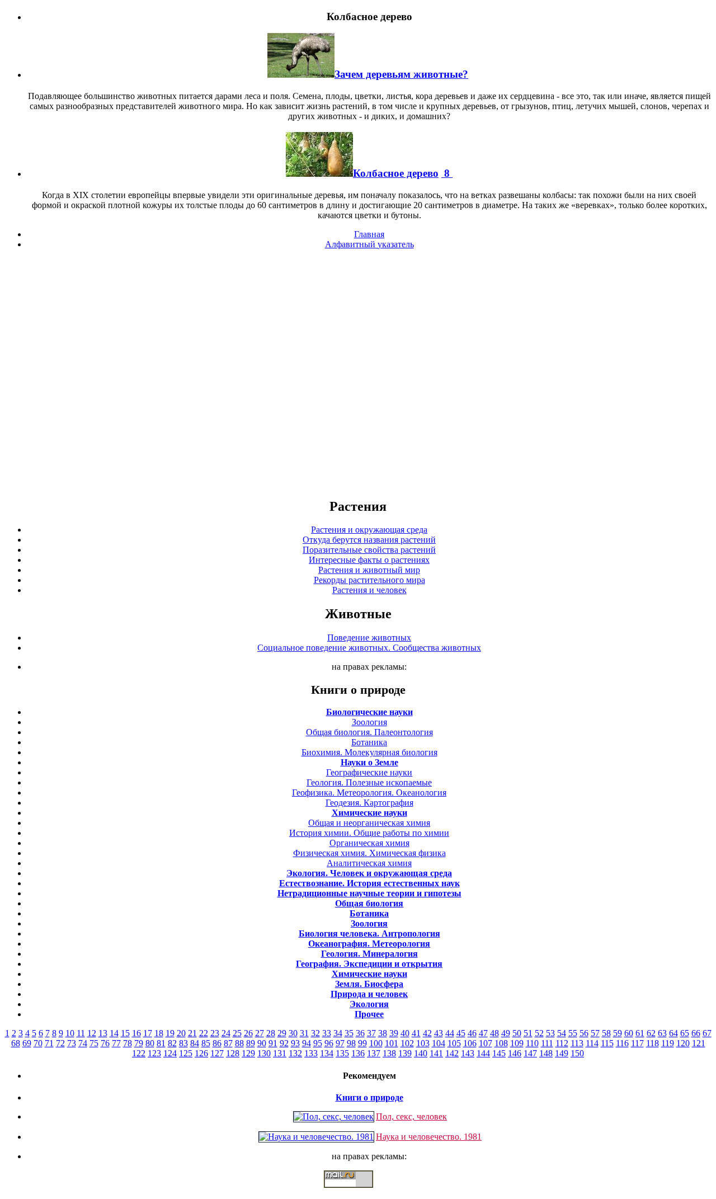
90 (261, 1043)
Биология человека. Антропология (369, 933)
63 (662, 1033)
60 (628, 1033)
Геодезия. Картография (369, 802)
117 (637, 1043)
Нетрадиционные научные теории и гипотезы (369, 893)
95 (317, 1043)
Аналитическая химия (369, 863)
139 (405, 1053)
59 (617, 1033)
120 (683, 1043)
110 (532, 1043)
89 (250, 1043)
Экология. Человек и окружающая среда (369, 873)
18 (158, 1033)
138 (389, 1053)
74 (82, 1043)
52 (539, 1033)
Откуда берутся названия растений (369, 539)
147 (530, 1053)
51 (528, 1033)
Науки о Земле (369, 762)
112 (561, 1043)
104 (438, 1043)
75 (94, 1043)
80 (149, 1043)
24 (226, 1033)
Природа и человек (369, 994)
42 (427, 1033)
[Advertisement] (358, 373)
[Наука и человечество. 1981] (316, 1136)
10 (69, 1033)
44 (449, 1033)
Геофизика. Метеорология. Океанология (369, 792)
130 (264, 1053)
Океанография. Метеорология (369, 943)
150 (577, 1053)
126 (201, 1053)
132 (295, 1053)
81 (161, 1043)
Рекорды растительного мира (369, 580)
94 (306, 1043)
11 (81, 1033)
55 (572, 1033)
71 (49, 1043)
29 (281, 1033)
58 (606, 1033)
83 (183, 1043)
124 (170, 1053)
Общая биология (369, 903)
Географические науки (369, 772)
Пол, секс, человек (411, 1116)
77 (116, 1043)
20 (181, 1033)
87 (228, 1043)
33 (326, 1033)
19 (170, 1033)
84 (194, 1043)
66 (695, 1033)
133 (311, 1053)
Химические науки (369, 812)
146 (514, 1053)
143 (467, 1053)
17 (147, 1033)
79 (138, 1043)
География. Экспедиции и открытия (369, 963)
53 (550, 1033)
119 (667, 1043)
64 (673, 1033)
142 (452, 1053)
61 (639, 1033)
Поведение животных (369, 637)
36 (360, 1033)
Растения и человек (369, 590)
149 (561, 1053)
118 (652, 1043)
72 (60, 1043)
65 (684, 1033)
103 (423, 1043)
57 (595, 1033)
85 (205, 1043)
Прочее (369, 1014)
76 (105, 1043)
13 (102, 1033)
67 (707, 1033)
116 (622, 1043)
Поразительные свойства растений (369, 549)
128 (232, 1053)
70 (38, 1043)
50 (516, 1033)
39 (393, 1033)
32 (315, 1033)
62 (651, 1033)
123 (154, 1053)
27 (259, 1033)
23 (214, 1033)
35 (349, 1033)
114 (592, 1043)
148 (546, 1053)
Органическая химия (369, 843)
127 (217, 1053)
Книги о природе (369, 1097)
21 (192, 1033)
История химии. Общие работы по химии (369, 833)
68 (15, 1043)
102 (407, 1043)
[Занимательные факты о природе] (275, 44)
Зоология (369, 722)
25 (237, 1033)
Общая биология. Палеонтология (369, 732)
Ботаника (369, 742)
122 (138, 1053)
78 (127, 1043)
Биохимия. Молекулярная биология (369, 752)
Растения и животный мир (369, 570)
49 (505, 1033)
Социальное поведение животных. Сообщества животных (369, 647)
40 (405, 1033)
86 (217, 1043)
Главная (369, 234)
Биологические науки (369, 712)
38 (382, 1033)
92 (284, 1043)
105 (454, 1043)
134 (326, 1053)
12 (91, 1033)
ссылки (358, 1192)
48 (494, 1033)
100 (376, 1043)
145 (499, 1053)
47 (483, 1033)
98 (351, 1043)
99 (362, 1043)
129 (248, 1053)
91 (272, 1043)
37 (371, 1033)
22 (203, 1033)
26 (248, 1033)
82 (172, 1043)
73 (71, 1043)
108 (501, 1043)
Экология (369, 1004)
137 (373, 1053)
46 (472, 1033)
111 (547, 1043)
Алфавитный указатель (369, 244)
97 (340, 1043)
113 (577, 1043)
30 (293, 1033)
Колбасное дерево (396, 173)
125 (185, 1053)
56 (584, 1033)
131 (279, 1053)
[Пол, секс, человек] (333, 1116)
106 (470, 1043)
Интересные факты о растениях (369, 560)
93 (295, 1043)
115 (607, 1043)
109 (517, 1043)
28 (270, 1033)
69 (26, 1043)
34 (337, 1033)
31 (304, 1033)
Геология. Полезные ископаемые (369, 782)
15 (125, 1033)
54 (561, 1033)
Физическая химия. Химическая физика (369, 853)
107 (485, 1043)
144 (483, 1053)
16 (136, 1033)
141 (436, 1053)
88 (239, 1043)
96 (328, 1043)
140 (420, 1053)
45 (460, 1033)
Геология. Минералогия (369, 953)
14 (114, 1033)
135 (342, 1053)
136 (358, 1053)
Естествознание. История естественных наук (369, 883)
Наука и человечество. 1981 (429, 1136)
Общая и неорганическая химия (369, 822)
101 (391, 1043)
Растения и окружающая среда (369, 529)
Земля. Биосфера (369, 984)
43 (438, 1033)
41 (416, 1033)
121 (698, 1043)
